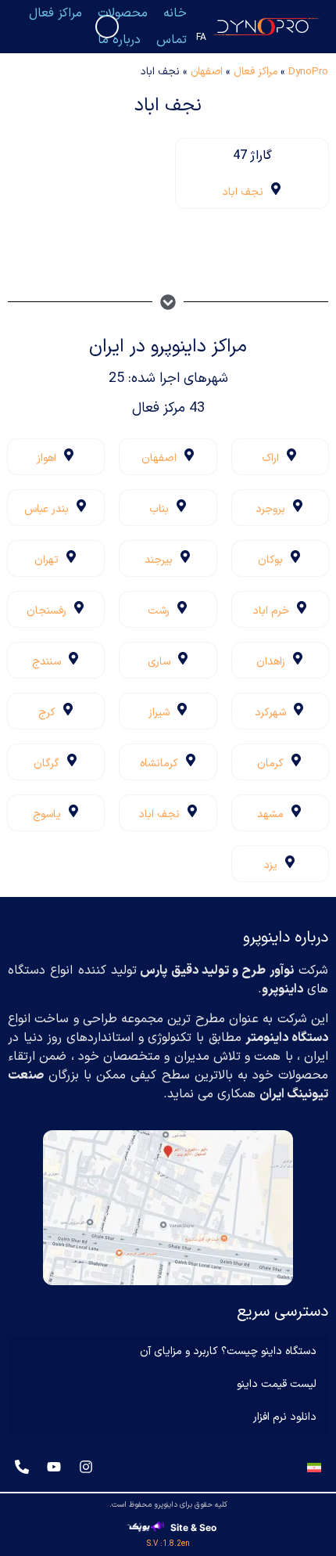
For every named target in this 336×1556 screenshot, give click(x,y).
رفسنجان (46, 611)
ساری (159, 662)
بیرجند (159, 560)
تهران (46, 560)
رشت (159, 611)
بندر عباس (46, 509)
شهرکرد (270, 712)
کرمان (270, 763)
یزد (270, 865)
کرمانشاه (159, 763)
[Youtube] (54, 1467)
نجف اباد (242, 192)
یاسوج (47, 814)
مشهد (270, 814)
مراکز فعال (255, 71)
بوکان (270, 560)
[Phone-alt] (22, 1467)
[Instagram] (86, 1467)
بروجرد (270, 509)
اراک (270, 458)
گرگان (46, 763)
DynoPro (308, 71)
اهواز (46, 458)
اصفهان (207, 71)
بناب (159, 509)
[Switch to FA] (314, 1467)
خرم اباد (270, 611)
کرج (46, 712)
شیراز (159, 712)
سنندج (46, 662)
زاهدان (270, 662)
